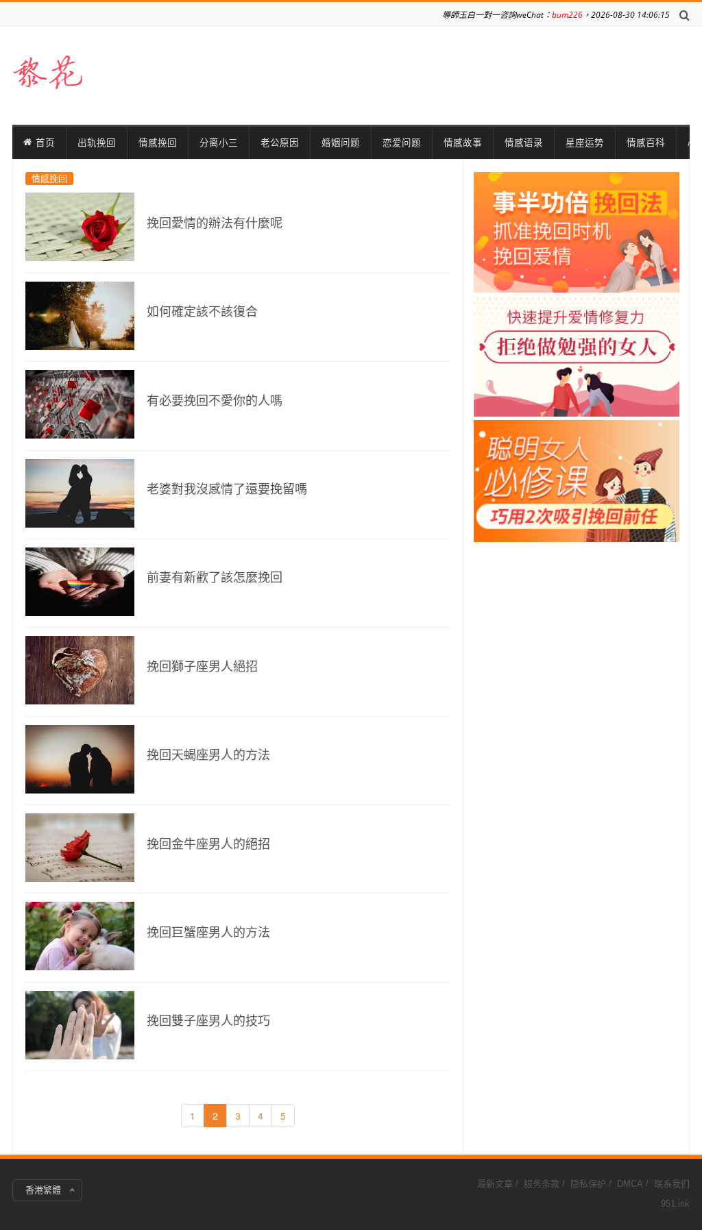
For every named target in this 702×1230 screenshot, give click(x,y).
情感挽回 (157, 142)
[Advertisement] (576, 377)
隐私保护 (588, 1184)
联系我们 (672, 1184)
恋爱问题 (402, 142)
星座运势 (585, 142)
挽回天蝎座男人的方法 (208, 755)
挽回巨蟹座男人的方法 (208, 932)
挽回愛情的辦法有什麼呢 (214, 223)
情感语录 (524, 142)
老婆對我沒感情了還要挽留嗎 (227, 489)
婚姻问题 (341, 142)
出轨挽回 (96, 142)
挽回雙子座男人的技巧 (208, 1021)
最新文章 (495, 1184)
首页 (45, 142)
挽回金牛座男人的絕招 (208, 844)
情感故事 (463, 142)
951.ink (675, 1203)
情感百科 (646, 142)
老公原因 (280, 142)
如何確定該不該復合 (202, 312)
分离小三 (218, 142)
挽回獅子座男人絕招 (202, 667)
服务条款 (541, 1184)
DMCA (630, 1184)
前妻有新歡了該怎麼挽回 (214, 578)
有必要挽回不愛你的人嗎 (214, 401)
